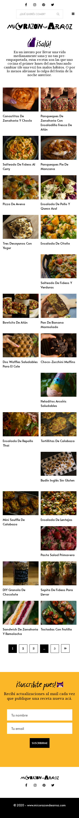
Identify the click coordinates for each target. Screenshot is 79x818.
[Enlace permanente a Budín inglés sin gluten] (58, 474)
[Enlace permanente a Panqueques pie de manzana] (58, 158)
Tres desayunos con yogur (17, 245)
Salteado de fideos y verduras (56, 284)
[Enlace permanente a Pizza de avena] (21, 198)
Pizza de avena (14, 204)
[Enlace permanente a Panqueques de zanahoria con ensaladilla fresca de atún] (58, 110)
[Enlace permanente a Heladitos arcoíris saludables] (58, 395)
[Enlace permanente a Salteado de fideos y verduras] (58, 277)
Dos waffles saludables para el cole (20, 363)
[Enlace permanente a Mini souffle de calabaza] (21, 514)
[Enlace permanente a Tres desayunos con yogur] (21, 237)
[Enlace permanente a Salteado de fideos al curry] (21, 158)
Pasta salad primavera (58, 554)
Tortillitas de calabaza (58, 440)
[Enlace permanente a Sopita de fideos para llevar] (58, 584)
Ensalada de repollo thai (18, 442)
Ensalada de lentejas (56, 519)
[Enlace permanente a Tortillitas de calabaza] (58, 435)
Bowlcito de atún (15, 322)
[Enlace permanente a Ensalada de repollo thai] (21, 435)
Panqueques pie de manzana (54, 166)
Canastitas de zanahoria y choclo (17, 118)
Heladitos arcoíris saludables (53, 403)
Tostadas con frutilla (56, 629)
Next (65, 648)
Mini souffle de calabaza (14, 521)
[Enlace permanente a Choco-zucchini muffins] (58, 356)
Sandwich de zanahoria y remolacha (20, 631)
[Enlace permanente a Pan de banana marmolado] (58, 316)
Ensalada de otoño (55, 243)
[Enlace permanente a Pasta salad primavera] (58, 549)
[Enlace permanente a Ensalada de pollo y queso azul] (58, 198)
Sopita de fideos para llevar (57, 591)
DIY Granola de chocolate (14, 591)
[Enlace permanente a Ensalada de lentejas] (58, 514)
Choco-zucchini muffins (58, 361)
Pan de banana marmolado (52, 324)
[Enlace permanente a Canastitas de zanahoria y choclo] (21, 110)
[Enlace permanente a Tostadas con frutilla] (58, 623)
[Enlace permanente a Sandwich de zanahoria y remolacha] (21, 623)
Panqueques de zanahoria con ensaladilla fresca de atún (56, 122)
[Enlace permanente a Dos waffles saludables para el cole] (21, 356)
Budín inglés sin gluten (58, 480)
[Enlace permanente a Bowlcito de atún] (21, 316)
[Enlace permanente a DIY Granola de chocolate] (21, 584)
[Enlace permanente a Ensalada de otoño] (58, 237)
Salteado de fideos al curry (19, 166)
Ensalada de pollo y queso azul (55, 206)
